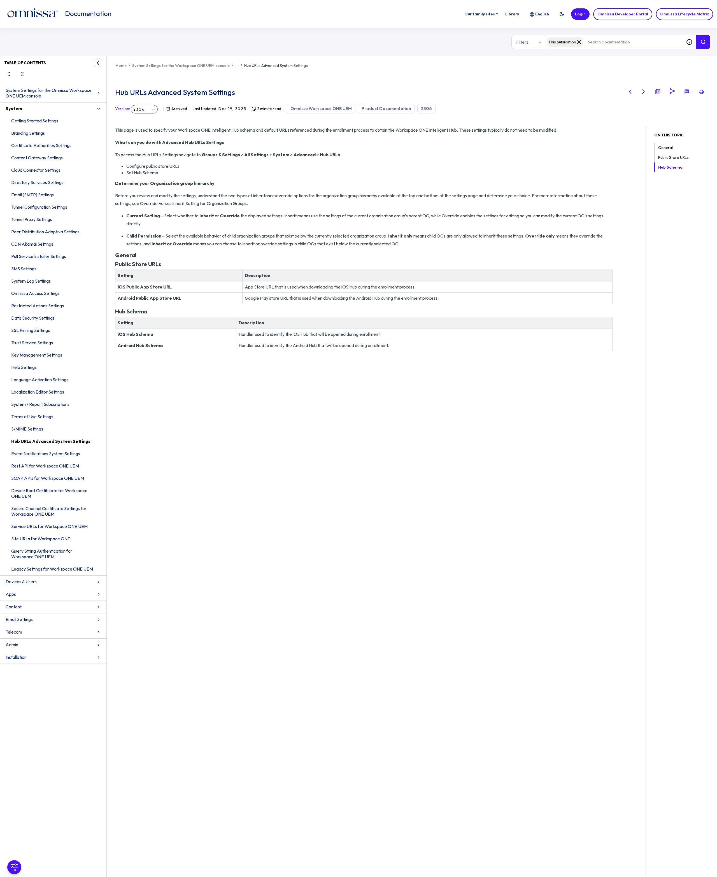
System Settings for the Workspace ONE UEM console (181, 65)
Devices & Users (21, 581)
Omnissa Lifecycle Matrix (684, 14)
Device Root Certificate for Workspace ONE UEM (49, 493)
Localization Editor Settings (37, 392)
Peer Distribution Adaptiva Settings (45, 231)
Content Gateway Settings (37, 157)
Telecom (14, 632)
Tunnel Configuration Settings (39, 207)
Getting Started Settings (34, 121)
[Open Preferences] (14, 867)
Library (512, 14)
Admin (12, 644)
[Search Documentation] (703, 42)
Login (580, 14)
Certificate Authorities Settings (41, 145)
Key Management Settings (36, 355)
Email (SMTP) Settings (32, 194)
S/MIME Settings (27, 429)
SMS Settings (23, 268)
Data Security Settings (33, 318)
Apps (11, 594)
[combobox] (614, 42)
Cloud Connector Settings (35, 170)
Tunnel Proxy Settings (31, 219)
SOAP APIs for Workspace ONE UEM (47, 478)
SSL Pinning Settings (30, 330)
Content (14, 607)
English (542, 14)
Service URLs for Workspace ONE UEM (49, 526)
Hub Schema (670, 167)
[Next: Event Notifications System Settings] (643, 91)
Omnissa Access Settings (35, 293)
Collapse (22, 73)
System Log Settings (31, 281)
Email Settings (19, 619)
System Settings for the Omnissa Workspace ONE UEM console (49, 93)
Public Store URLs (673, 157)
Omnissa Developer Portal (622, 14)
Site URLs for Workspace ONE (40, 538)
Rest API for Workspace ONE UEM (45, 466)
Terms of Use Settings (32, 416)
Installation (16, 657)
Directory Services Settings (37, 182)
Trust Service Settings (32, 342)
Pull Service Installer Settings (38, 256)
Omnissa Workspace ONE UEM (321, 108)
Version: (122, 108)
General (665, 147)
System (14, 108)
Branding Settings (28, 133)
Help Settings (24, 367)
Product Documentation (386, 108)
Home (121, 65)
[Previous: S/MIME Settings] (630, 91)
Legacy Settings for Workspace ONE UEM (52, 569)
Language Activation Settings (39, 379)
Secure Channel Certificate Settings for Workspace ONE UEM (49, 511)
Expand (9, 73)
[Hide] (98, 63)
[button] (561, 14)
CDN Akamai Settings (32, 244)
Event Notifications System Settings (45, 453)
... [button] (237, 65)
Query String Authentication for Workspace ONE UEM (41, 553)
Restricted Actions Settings (37, 305)
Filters (522, 42)
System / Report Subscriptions (40, 404)
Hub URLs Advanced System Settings (50, 441)
